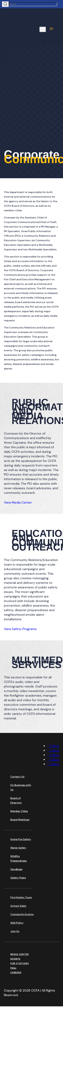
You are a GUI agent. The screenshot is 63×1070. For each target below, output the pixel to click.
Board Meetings (19, 819)
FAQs (13, 968)
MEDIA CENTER (19, 954)
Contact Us (17, 776)
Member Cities (19, 811)
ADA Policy (16, 922)
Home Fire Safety (20, 839)
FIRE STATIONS (19, 963)
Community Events (21, 914)
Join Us (14, 931)
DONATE (15, 959)
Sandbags (16, 869)
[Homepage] (28, 765)
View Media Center (18, 502)
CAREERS (15, 972)
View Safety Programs (20, 629)
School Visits (18, 906)
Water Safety (18, 847)
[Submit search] (5, 4)
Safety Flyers (18, 877)
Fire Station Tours (21, 897)
